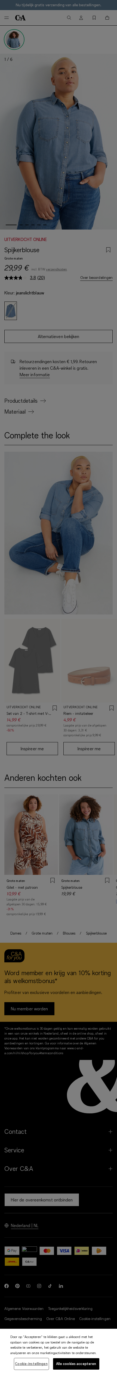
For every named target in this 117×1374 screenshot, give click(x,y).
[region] (58, 1351)
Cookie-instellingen (31, 1363)
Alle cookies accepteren (76, 1363)
